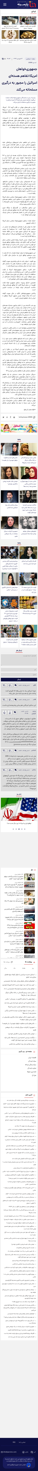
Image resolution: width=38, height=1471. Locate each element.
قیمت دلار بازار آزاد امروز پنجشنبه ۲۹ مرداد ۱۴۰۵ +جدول (10, 27)
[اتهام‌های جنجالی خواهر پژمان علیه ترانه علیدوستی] (28, 522)
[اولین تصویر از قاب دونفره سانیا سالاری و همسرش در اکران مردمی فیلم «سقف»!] (28, 631)
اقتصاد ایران (32, 1058)
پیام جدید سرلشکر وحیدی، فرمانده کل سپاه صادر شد (20, 1100)
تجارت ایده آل (32, 1068)
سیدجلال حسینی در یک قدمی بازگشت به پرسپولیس (20, 1197)
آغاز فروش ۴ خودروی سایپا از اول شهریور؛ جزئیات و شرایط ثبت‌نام (13, 886)
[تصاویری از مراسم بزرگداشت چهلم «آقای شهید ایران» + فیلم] (29, 876)
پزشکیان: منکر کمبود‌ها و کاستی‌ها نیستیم (23, 1261)
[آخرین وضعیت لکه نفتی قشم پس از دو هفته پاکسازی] (29, 909)
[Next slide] (34, 809)
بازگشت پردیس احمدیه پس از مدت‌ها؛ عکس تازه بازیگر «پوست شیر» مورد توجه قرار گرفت (29, 509)
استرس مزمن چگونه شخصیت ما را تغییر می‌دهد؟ (21, 1178)
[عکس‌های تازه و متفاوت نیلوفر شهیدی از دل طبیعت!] (10, 449)
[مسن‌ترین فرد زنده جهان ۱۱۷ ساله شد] (29, 901)
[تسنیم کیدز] (19, 429)
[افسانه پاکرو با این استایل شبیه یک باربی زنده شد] (28, 552)
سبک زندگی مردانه (30, 1065)
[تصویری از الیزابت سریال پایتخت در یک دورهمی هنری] (10, 522)
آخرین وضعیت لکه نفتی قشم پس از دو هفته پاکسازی (13, 910)
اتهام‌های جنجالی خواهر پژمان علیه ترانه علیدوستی (28, 532)
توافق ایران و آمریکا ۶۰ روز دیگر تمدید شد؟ (19, 823)
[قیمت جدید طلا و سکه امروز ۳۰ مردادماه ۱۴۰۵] (28, 602)
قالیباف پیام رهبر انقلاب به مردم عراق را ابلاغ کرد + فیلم (20, 1117)
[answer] (16, 685)
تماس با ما (22, 1442)
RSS (14, 1442)
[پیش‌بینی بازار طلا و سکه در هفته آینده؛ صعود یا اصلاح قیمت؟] (29, 893)
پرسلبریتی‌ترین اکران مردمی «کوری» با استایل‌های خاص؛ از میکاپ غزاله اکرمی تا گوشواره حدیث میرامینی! (10, 565)
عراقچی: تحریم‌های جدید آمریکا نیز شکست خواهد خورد (19, 1149)
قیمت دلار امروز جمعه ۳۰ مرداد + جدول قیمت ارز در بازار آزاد (29, 590)
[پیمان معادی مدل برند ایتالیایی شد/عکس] (10, 496)
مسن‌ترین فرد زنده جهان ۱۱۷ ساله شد (13, 902)
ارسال (19, 679)
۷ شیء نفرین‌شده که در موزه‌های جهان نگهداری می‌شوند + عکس (14, 951)
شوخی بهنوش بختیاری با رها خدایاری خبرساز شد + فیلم (20, 1194)
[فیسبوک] (10, 417)
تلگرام (26, 1452)
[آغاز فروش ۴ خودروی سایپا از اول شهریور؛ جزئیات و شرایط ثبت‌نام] (29, 885)
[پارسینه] (25, 4)
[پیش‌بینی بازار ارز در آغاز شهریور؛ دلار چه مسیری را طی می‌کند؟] (29, 917)
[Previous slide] (3, 809)
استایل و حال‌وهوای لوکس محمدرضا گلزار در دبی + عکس (19, 1113)
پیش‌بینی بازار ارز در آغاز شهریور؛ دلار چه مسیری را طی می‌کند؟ (14, 918)
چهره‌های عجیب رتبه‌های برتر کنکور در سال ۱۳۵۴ (21, 1207)
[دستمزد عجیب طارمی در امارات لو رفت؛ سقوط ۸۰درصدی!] (29, 941)
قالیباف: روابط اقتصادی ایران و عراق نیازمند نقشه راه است (19, 1333)
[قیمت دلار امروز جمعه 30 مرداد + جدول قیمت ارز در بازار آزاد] (28, 579)
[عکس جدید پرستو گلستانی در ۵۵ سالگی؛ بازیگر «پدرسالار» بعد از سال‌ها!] (28, 449)
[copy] (34, 417)
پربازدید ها (28, 962)
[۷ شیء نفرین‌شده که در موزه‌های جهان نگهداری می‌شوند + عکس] (29, 950)
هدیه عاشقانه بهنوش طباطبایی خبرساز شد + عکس (21, 1130)
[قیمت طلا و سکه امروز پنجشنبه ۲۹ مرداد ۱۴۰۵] (27, 34)
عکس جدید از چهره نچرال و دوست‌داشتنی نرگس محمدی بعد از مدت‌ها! (28, 484)
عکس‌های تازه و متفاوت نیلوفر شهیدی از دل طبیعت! (10, 459)
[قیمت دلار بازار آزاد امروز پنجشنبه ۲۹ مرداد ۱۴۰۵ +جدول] (10, 20)
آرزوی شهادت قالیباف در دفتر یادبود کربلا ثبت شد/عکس (19, 1268)
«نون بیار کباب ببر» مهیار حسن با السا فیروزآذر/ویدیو (19, 985)
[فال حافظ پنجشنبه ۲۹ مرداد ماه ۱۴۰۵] (10, 34)
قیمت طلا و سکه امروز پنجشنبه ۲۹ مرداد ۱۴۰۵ (28, 41)
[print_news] (14, 417)
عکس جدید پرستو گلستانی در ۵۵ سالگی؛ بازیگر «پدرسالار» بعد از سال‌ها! (28, 460)
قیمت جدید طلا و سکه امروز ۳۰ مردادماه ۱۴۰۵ (29, 612)
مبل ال (34, 1075)
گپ (35, 1452)
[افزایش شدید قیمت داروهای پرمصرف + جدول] (27, 20)
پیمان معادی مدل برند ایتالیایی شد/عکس (11, 506)
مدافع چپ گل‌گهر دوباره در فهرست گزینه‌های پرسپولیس (19, 1175)
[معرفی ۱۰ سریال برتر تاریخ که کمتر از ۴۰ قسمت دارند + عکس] (29, 933)
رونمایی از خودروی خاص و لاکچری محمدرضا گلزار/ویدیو (19, 1280)
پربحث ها (7, 962)
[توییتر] (3, 417)
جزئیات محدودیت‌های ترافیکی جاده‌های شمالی (22, 1271)
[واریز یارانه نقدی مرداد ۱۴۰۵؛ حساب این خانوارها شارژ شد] (29, 925)
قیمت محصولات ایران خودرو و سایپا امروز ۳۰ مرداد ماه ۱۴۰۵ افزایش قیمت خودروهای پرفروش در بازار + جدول (10, 616)
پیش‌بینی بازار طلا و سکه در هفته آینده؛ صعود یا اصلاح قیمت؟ (14, 894)
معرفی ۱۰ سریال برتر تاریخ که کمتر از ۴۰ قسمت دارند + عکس (13, 934)
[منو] (5, 4)
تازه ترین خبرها (31, 1072)
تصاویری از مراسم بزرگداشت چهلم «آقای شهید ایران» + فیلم (13, 878)
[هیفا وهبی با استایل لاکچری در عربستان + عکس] (10, 579)
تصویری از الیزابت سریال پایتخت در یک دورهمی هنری (11, 533)
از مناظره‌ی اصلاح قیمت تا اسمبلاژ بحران (24, 1168)
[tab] (24, 829)
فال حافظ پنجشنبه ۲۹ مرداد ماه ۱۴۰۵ (10, 41)
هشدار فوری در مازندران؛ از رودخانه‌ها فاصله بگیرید (21, 1330)
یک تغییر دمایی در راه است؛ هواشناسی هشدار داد (21, 1251)
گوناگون (33, 12)
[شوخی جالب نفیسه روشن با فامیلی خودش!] (10, 473)
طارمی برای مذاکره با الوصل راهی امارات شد (23, 1159)
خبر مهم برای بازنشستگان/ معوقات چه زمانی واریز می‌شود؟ (19, 1317)
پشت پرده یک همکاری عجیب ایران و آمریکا (21, 1007)
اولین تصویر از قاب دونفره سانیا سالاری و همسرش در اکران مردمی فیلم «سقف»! (28, 642)
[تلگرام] (7, 417)
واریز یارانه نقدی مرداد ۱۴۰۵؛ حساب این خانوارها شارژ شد (15, 926)
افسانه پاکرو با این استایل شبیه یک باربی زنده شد (29, 562)
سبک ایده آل (32, 1061)
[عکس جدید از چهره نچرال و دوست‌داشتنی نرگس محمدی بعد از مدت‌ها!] (28, 473)
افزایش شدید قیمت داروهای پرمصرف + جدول (28, 27)
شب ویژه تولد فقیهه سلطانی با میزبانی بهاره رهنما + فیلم (19, 1136)
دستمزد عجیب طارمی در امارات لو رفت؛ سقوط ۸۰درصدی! (13, 943)
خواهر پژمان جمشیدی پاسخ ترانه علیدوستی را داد (19, 989)
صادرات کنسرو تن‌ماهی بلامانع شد (25, 1248)
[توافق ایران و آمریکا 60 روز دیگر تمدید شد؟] (19, 809)
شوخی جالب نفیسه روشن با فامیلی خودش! (10, 482)
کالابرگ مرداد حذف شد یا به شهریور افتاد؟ (23, 1302)
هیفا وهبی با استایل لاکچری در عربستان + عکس (10, 588)
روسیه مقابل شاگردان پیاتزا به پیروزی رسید (23, 1133)
